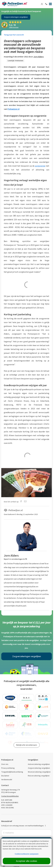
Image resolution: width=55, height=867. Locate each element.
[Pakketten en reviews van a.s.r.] (26, 698)
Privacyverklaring (8, 768)
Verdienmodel (6, 779)
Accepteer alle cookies (26, 861)
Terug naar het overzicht (14, 35)
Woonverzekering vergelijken (39, 772)
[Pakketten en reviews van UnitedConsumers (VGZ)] (43, 707)
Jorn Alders (38, 56)
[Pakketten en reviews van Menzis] (10, 698)
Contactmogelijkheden (10, 796)
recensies (13, 27)
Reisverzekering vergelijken (39, 776)
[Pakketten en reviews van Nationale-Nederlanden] (10, 707)
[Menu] (50, 4)
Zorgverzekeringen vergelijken (16, 17)
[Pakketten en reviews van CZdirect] (26, 707)
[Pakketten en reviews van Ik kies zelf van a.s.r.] (43, 698)
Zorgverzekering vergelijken (39, 768)
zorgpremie (40, 166)
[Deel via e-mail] (25, 501)
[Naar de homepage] (15, 4)
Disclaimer (5, 776)
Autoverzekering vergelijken (39, 764)
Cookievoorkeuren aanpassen (26, 854)
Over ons (4, 764)
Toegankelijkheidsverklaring (12, 772)
